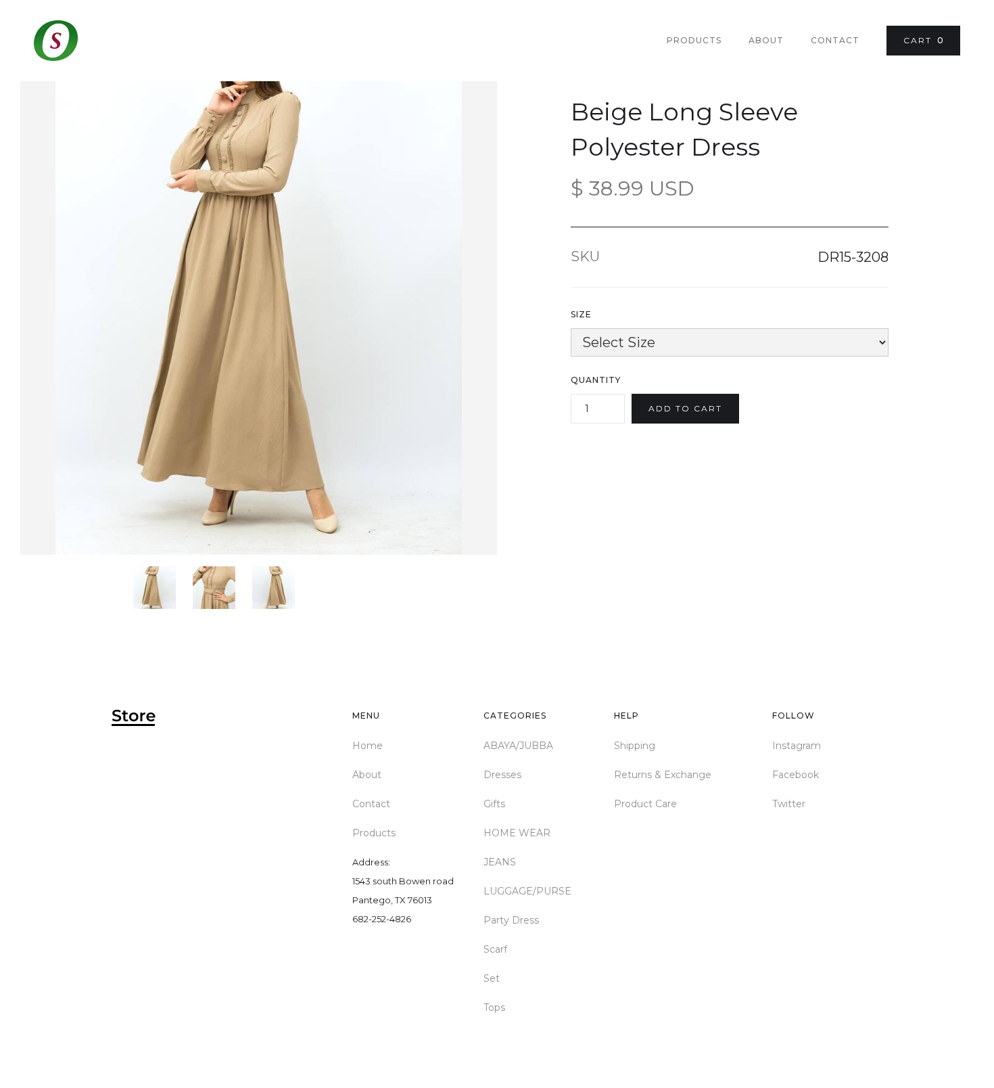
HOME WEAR (516, 833)
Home (367, 746)
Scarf (495, 949)
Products (694, 40)
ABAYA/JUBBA (518, 746)
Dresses (502, 775)
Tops (494, 1007)
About (766, 40)
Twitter (788, 804)
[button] (923, 40)
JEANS (499, 862)
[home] (56, 40)
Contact (835, 40)
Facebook (795, 775)
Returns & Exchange (662, 775)
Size (581, 314)
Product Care (645, 804)
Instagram (796, 746)
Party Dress (511, 920)
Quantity (596, 380)
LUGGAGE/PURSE (527, 891)
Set (491, 978)
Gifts (494, 804)
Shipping (634, 746)
